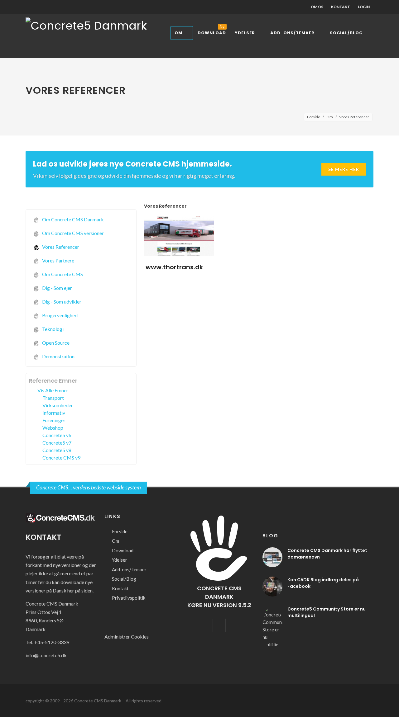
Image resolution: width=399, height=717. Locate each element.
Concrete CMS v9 (61, 457)
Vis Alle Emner (52, 390)
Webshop (52, 428)
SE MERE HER (343, 169)
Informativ (53, 413)
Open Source (55, 343)
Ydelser (119, 560)
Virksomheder (57, 405)
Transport (53, 398)
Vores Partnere (57, 260)
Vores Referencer (60, 247)
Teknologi (52, 329)
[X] (219, 625)
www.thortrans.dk (174, 267)
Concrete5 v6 (56, 435)
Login (364, 6)
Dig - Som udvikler (61, 301)
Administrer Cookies (126, 636)
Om (329, 117)
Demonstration (58, 356)
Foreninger (53, 420)
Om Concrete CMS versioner (72, 233)
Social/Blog (124, 579)
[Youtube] (232, 625)
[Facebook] (206, 625)
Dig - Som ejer (56, 288)
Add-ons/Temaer (129, 569)
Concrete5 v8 (56, 450)
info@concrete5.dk (46, 655)
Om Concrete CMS (62, 274)
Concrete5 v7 (56, 443)
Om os (317, 6)
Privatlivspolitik (128, 598)
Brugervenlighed (59, 315)
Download (122, 550)
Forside (313, 117)
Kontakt (340, 6)
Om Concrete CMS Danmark (72, 219)
